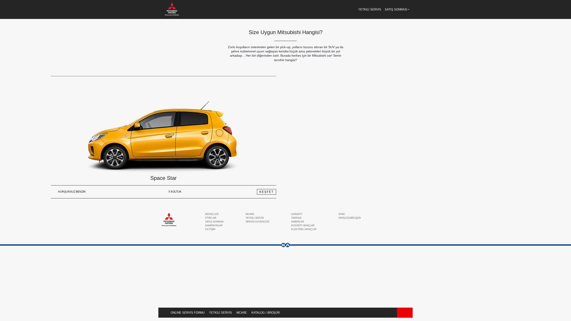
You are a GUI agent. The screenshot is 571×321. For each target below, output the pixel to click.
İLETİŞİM (210, 229)
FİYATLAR (210, 217)
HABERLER (297, 221)
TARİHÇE (296, 217)
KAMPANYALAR (214, 225)
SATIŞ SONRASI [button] (396, 9)
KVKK (342, 214)
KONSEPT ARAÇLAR (302, 225)
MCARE (241, 312)
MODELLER (212, 214)
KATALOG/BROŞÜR (350, 217)
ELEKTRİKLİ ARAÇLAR (304, 229)
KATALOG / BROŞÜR (265, 312)
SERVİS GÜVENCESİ (257, 221)
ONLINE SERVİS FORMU (188, 312)
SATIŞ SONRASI (214, 221)
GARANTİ (296, 214)
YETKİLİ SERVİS (220, 312)
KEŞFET (266, 191)
